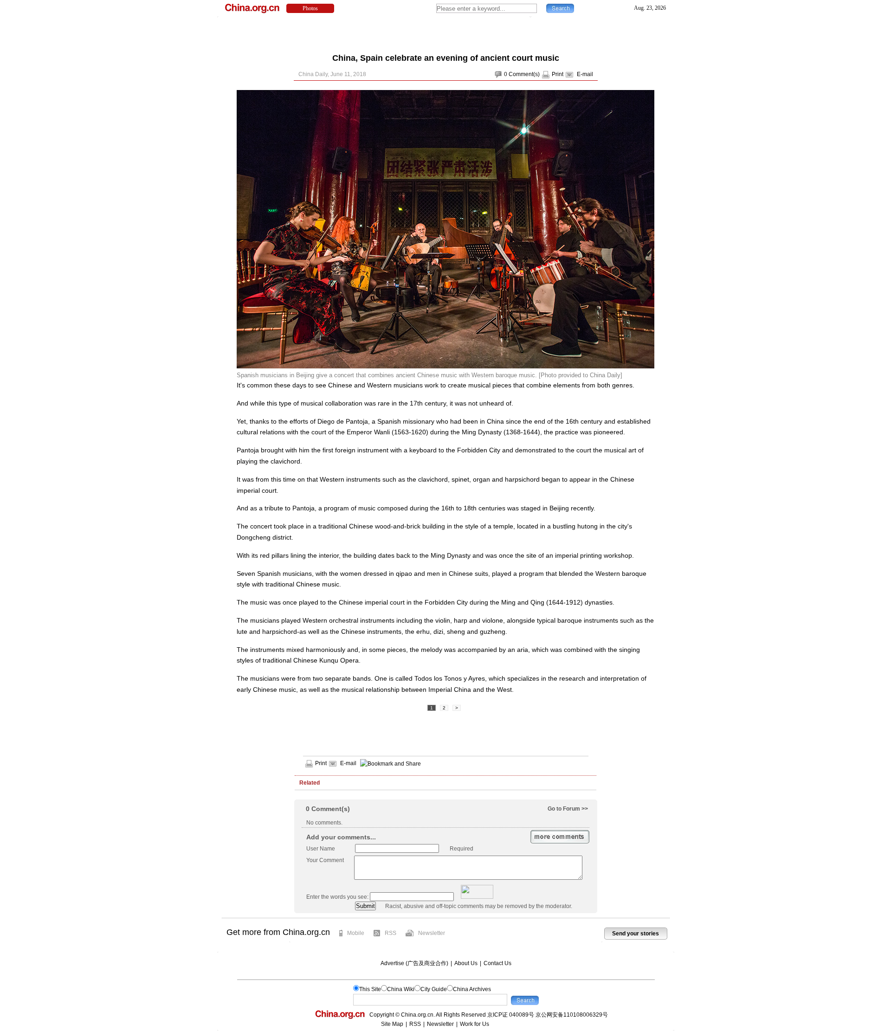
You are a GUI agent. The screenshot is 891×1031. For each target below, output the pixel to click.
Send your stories (635, 933)
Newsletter (431, 933)
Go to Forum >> (568, 808)
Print (557, 74)
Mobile (355, 933)
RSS (390, 933)
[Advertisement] (445, 32)
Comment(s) (524, 74)
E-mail (585, 74)
